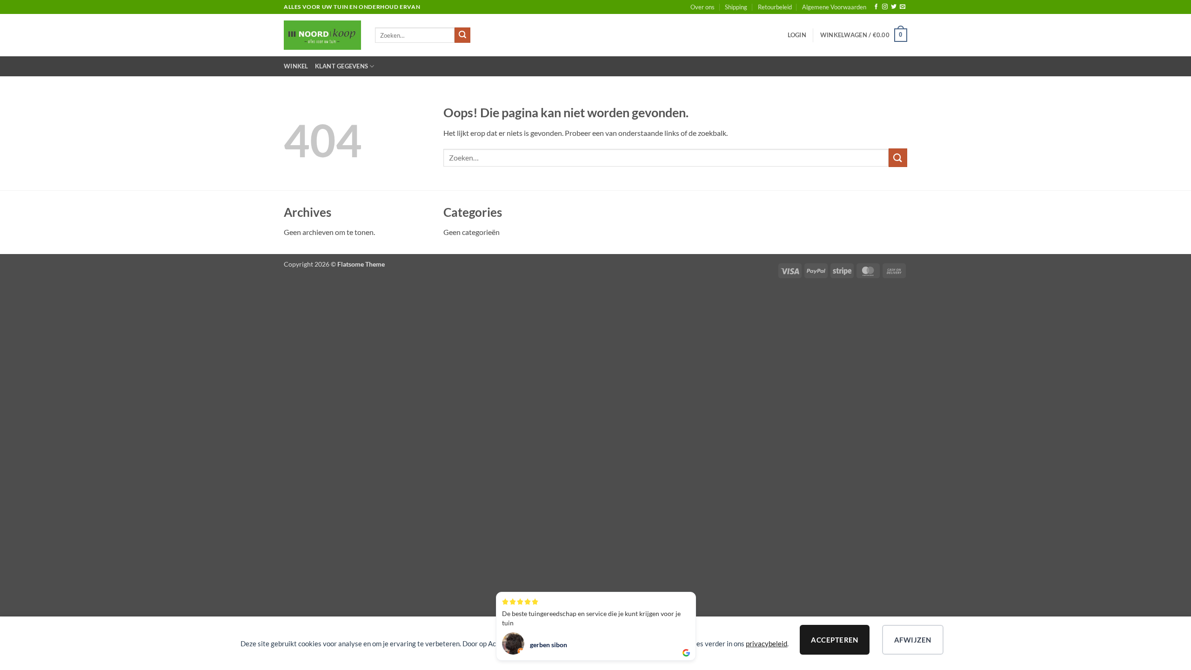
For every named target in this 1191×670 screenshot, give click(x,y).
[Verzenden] (462, 35)
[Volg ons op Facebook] (876, 7)
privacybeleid (766, 643)
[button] (797, 35)
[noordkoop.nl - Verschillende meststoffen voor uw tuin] (322, 35)
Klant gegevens (341, 66)
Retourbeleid (775, 7)
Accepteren (834, 640)
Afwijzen (912, 640)
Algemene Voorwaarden (834, 7)
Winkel (296, 66)
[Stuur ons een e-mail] (902, 7)
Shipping (736, 7)
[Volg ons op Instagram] (885, 7)
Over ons (702, 7)
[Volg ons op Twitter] (894, 7)
